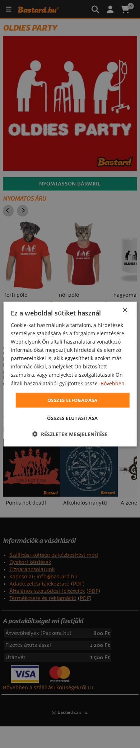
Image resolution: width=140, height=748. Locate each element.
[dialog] (70, 374)
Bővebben (113, 383)
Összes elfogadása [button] (72, 400)
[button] (70, 434)
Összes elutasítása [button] (72, 418)
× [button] (124, 310)
